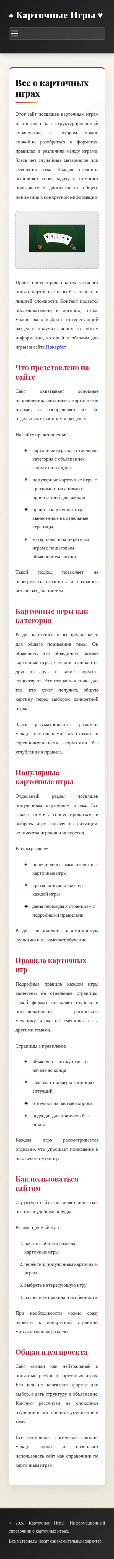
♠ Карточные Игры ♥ (56, 15)
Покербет (56, 347)
